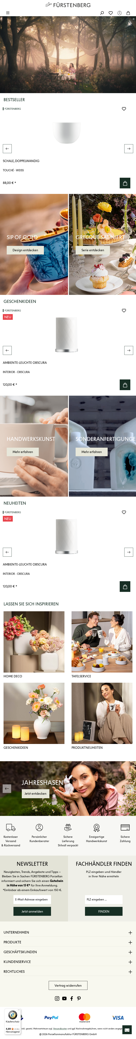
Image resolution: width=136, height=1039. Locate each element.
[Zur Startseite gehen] (68, 4)
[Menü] (8, 12)
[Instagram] (57, 998)
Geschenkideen (16, 748)
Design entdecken (25, 250)
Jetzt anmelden (32, 911)
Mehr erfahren (23, 452)
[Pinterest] (79, 998)
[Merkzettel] (110, 12)
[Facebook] (71, 998)
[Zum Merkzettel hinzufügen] (124, 108)
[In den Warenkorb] (125, 183)
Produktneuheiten (87, 748)
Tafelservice (81, 676)
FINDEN (103, 911)
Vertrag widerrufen (68, 986)
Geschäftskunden (20, 952)
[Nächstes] (128, 148)
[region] (68, 148)
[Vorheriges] (7, 148)
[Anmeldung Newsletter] (127, 1029)
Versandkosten (60, 1028)
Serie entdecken (92, 250)
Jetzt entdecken (47, 794)
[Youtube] (64, 998)
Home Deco (13, 676)
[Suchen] (101, 12)
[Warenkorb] (128, 12)
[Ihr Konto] (119, 12)
